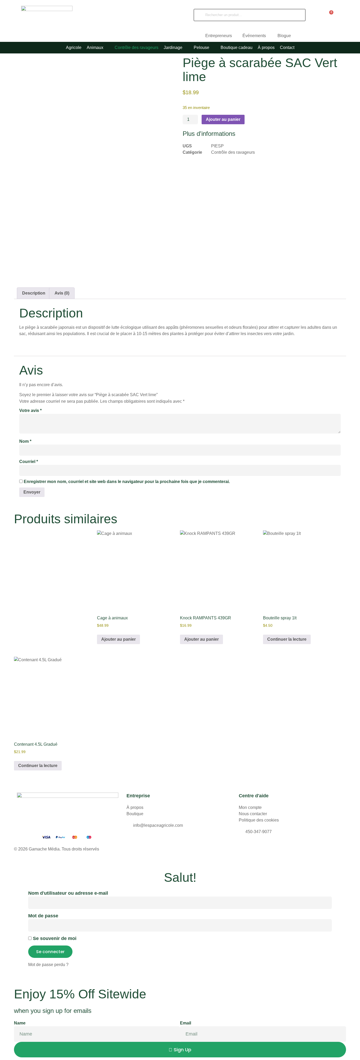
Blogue (284, 35)
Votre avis (30, 410)
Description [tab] (33, 293)
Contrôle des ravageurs (233, 152)
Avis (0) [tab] (62, 293)
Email (185, 1023)
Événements (254, 35)
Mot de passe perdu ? (48, 964)
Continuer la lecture (287, 639)
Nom (25, 441)
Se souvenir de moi (54, 938)
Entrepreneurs (218, 35)
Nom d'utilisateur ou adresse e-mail (68, 893)
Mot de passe (43, 915)
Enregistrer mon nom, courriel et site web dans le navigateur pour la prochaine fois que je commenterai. (127, 481)
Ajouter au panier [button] (118, 639)
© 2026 (21, 849)
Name (20, 1023)
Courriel (28, 461)
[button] (98, 47)
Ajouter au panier (223, 119)
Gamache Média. (45, 849)
